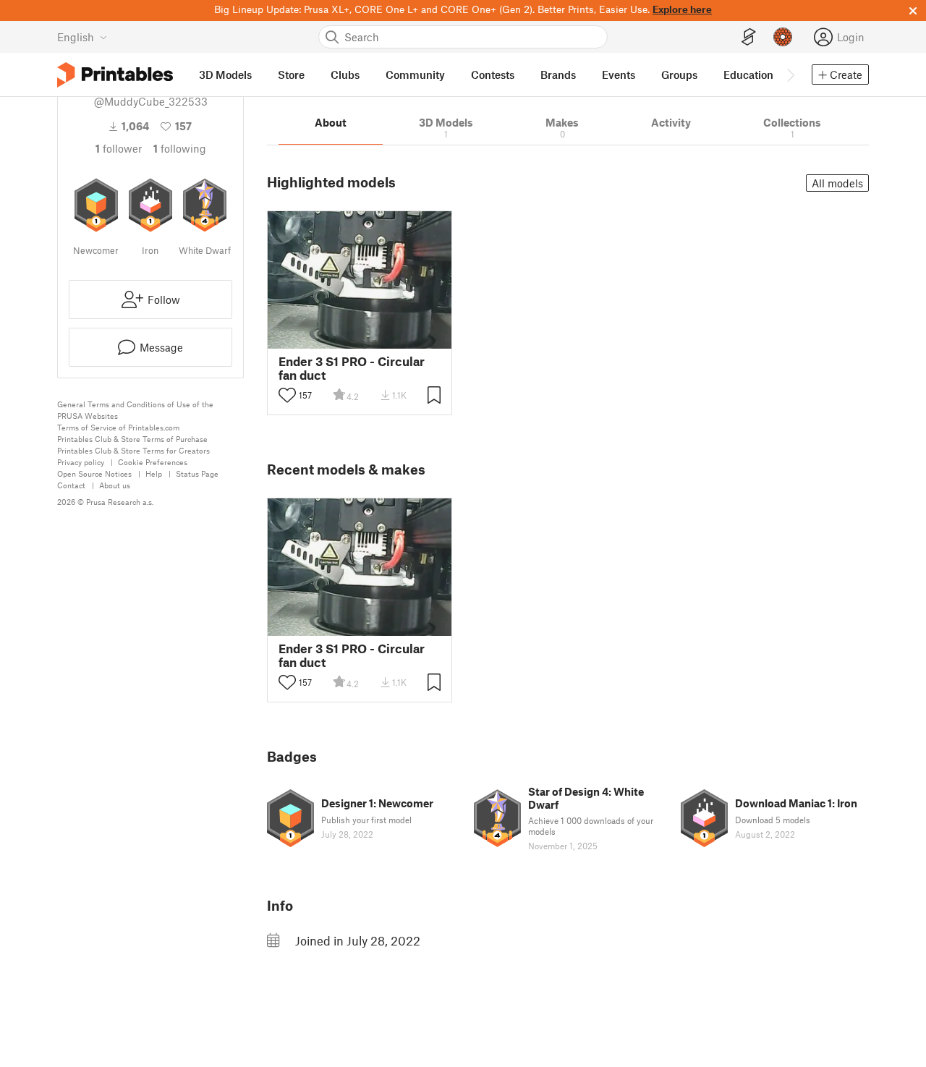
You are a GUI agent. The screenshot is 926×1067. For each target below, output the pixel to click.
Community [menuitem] (415, 74)
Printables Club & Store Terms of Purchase (132, 438)
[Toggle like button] (287, 395)
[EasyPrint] (749, 37)
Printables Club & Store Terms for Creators (133, 450)
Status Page (197, 473)
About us (114, 485)
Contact (71, 485)
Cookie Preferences (152, 462)
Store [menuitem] (291, 74)
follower (118, 148)
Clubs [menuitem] (345, 74)
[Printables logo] (115, 75)
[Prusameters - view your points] (782, 36)
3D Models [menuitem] (225, 74)
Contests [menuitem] (492, 74)
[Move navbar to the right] (790, 74)
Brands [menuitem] (558, 74)
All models (837, 183)
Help (153, 473)
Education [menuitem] (748, 74)
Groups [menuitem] (679, 74)
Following (179, 148)
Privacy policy (80, 462)
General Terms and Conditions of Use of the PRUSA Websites (135, 409)
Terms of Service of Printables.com (118, 427)
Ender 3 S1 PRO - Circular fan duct (352, 368)
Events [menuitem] (618, 74)
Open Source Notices (94, 473)
